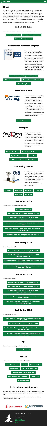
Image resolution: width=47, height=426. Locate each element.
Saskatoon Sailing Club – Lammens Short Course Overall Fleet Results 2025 (23, 223)
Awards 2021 (18, 194)
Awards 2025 (8, 190)
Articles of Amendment (23, 350)
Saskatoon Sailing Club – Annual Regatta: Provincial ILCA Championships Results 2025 (23, 218)
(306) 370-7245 (18, 419)
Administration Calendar (12, 364)
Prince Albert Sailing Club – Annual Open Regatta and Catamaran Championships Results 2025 (23, 235)
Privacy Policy (35, 376)
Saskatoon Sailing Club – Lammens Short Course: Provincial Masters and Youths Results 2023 (23, 296)
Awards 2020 (28, 194)
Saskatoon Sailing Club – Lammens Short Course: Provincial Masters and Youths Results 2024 (23, 261)
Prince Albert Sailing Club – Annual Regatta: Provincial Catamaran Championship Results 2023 (23, 302)
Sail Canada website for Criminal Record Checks (23, 160)
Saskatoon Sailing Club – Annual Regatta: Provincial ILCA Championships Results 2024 (23, 255)
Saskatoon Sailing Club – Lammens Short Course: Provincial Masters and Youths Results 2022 (23, 328)
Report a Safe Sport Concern (18, 156)
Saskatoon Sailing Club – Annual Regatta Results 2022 (23, 324)
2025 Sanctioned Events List (23, 209)
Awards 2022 (38, 190)
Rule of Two (33, 156)
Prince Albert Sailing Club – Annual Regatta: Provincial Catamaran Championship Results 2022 (23, 334)
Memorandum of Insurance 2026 (31, 35)
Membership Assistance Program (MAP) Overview (23, 76)
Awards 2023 (28, 190)
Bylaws (24, 364)
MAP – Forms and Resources (11, 80)
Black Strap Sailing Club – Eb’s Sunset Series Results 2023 (23, 282)
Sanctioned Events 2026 (13, 35)
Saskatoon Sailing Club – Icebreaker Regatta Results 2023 (23, 286)
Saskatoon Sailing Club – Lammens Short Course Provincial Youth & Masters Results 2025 (23, 229)
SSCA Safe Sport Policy (12, 152)
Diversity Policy (14, 368)
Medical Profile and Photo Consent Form (23, 372)
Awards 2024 (18, 190)
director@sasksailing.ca (20, 420)
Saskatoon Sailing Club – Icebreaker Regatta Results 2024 (23, 251)
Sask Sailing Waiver (23, 380)
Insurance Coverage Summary (23, 39)
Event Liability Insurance (23, 121)
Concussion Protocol (35, 364)
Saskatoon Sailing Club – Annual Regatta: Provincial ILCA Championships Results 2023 (23, 291)
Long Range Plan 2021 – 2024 (29, 368)
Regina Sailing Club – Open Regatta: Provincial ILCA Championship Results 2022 (23, 319)
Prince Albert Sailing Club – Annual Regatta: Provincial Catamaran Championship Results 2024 (23, 266)
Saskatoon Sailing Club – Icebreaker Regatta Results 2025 (23, 213)
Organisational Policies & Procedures (18, 376)
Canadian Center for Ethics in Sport (31, 152)
